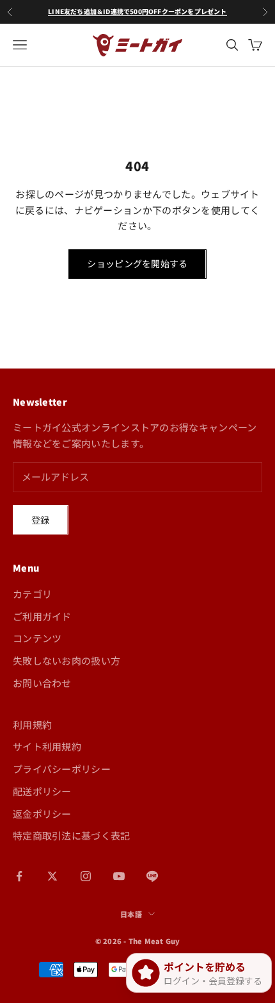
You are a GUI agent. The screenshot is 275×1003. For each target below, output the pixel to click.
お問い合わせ (42, 683)
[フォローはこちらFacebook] (19, 876)
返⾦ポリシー (42, 813)
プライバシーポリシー (62, 768)
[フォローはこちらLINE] (152, 876)
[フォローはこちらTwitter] (52, 876)
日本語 (131, 914)
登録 (40, 519)
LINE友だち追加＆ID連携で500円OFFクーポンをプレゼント (137, 11)
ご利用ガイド (42, 616)
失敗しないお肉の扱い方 (66, 660)
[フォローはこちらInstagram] (85, 876)
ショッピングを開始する (137, 263)
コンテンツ (37, 638)
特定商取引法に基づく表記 (71, 835)
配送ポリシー (42, 791)
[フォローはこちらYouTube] (119, 876)
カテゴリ (32, 594)
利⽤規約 (32, 724)
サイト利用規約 (47, 746)
